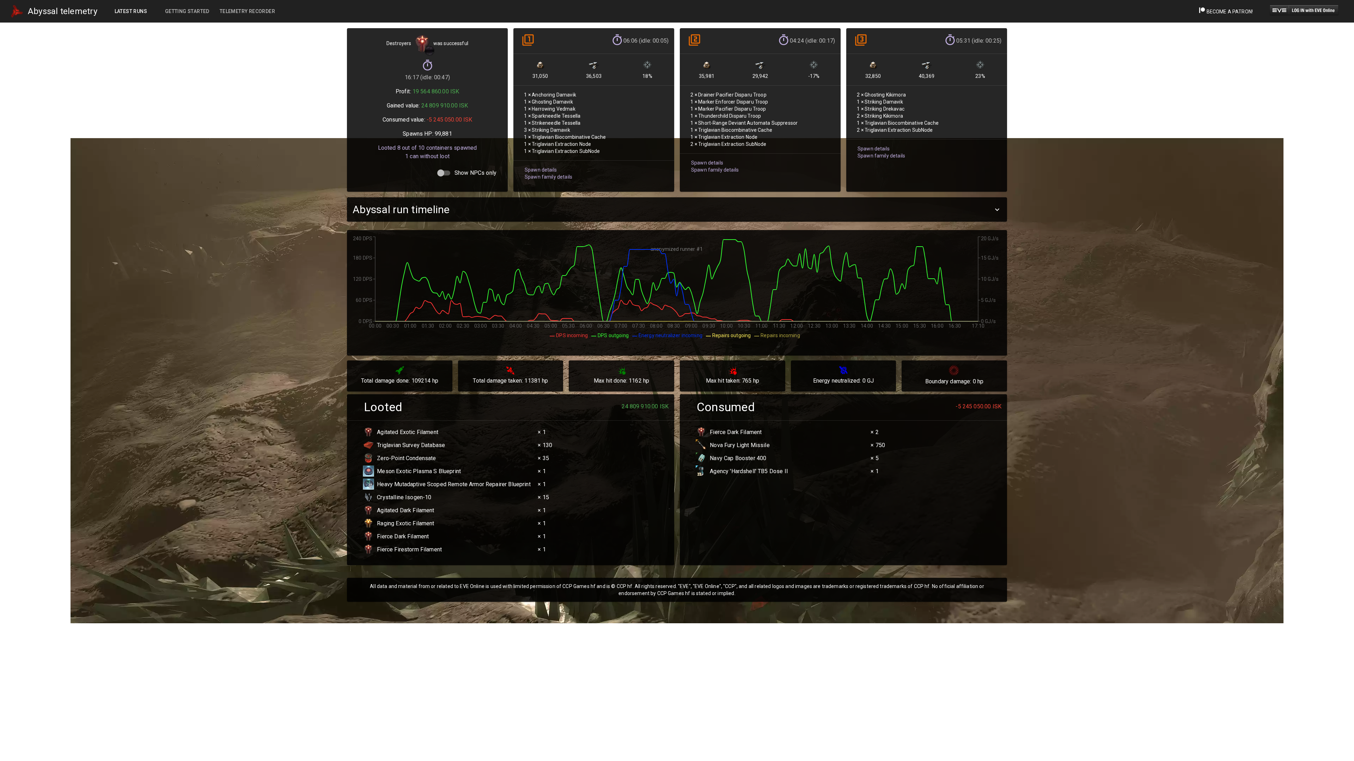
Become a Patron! (1229, 11)
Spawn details (541, 170)
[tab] (131, 11)
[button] (677, 209)
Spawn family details (548, 177)
